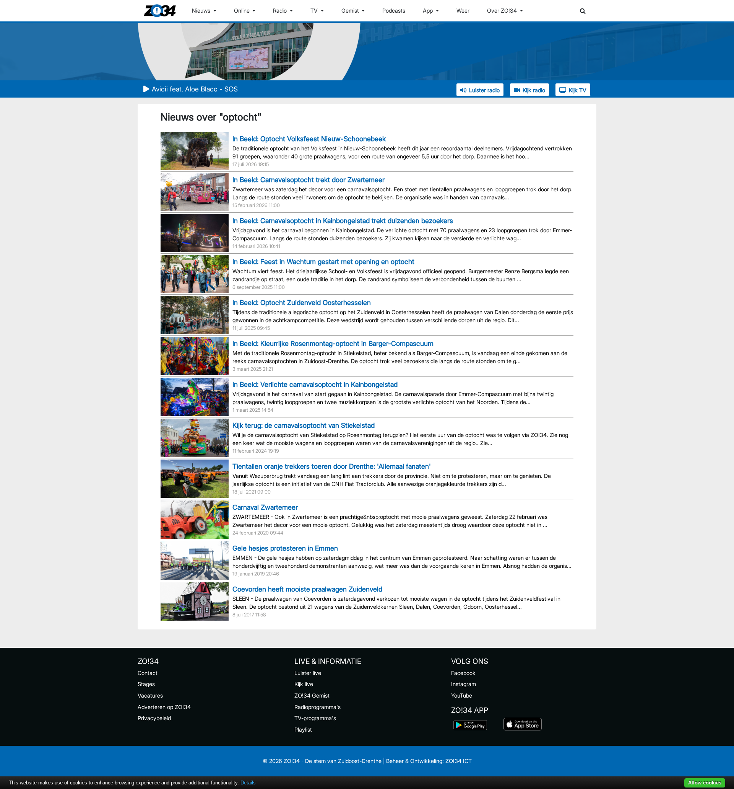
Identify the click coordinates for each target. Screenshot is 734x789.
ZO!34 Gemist (312, 695)
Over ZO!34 (502, 10)
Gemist (351, 10)
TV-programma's (315, 718)
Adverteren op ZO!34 (164, 707)
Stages (146, 684)
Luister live (307, 673)
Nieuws (202, 10)
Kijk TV (577, 90)
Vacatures (150, 695)
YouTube (461, 695)
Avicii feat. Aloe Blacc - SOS (195, 89)
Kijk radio (534, 90)
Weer (462, 10)
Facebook (463, 673)
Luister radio (484, 90)
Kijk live (303, 684)
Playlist (303, 729)
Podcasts (393, 10)
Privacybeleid (154, 718)
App (428, 10)
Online (242, 10)
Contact (148, 673)
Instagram (463, 684)
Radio (280, 10)
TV (314, 10)
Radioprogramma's (317, 707)
